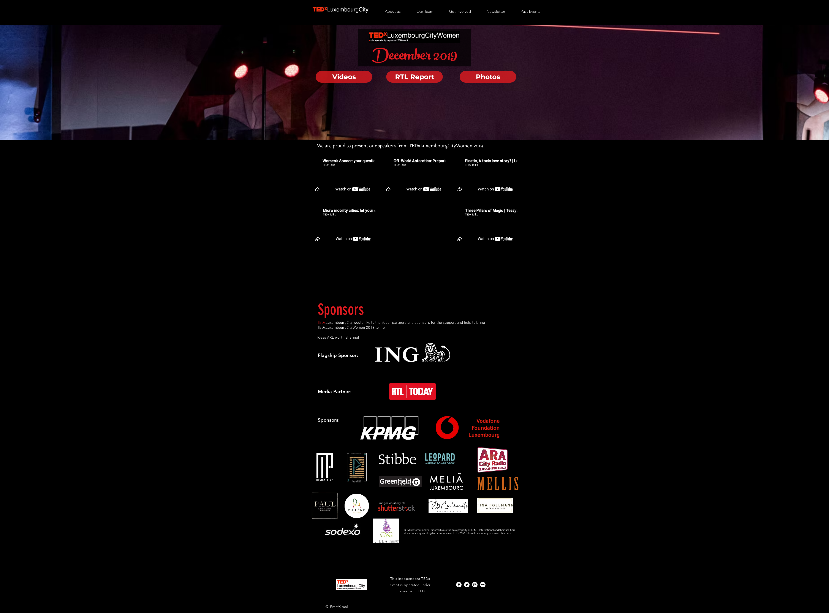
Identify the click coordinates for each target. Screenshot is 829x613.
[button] (460, 9)
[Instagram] (475, 584)
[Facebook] (459, 584)
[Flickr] (483, 584)
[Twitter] (467, 584)
